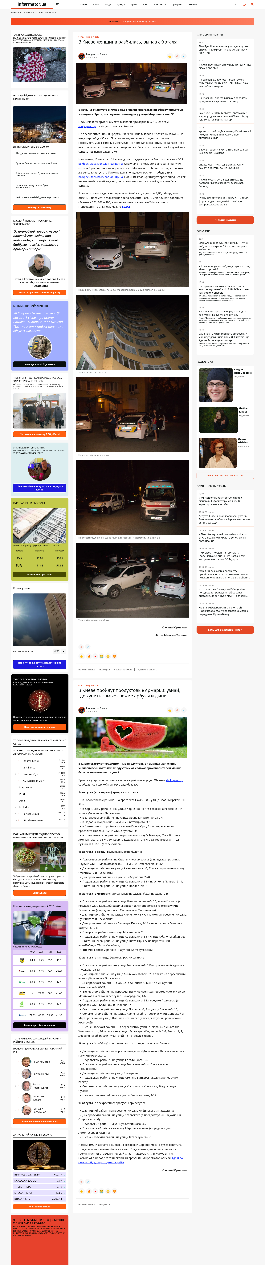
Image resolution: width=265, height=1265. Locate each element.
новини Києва (86, 669)
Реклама (193, 4)
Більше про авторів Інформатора (225, 475)
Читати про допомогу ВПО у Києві (40, 434)
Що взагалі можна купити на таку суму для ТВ (40, 488)
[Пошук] (252, 4)
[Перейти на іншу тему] (244, 4)
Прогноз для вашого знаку (39, 727)
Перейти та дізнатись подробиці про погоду (39, 664)
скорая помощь (123, 669)
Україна (83, 4)
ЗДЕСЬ (126, 206)
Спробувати (40, 892)
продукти (104, 1204)
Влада (108, 4)
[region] (39, 659)
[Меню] (57, 4)
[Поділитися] (177, 56)
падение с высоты (147, 669)
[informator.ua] (32, 4)
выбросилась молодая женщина (100, 164)
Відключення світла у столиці (140, 21)
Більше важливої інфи (225, 629)
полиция (104, 669)
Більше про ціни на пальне (39, 1025)
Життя (96, 4)
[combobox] (59, 651)
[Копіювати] (184, 56)
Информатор (87, 126)
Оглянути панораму (39, 207)
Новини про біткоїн (39, 1206)
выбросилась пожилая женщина (100, 177)
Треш (145, 4)
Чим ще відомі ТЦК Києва (40, 364)
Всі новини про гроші (39, 574)
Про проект (177, 4)
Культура (121, 4)
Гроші (134, 4)
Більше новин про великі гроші (40, 1121)
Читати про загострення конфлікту (39, 292)
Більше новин (225, 220)
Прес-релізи (160, 4)
